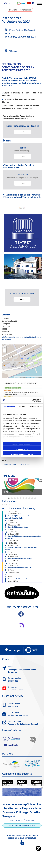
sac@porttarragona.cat (18, 715)
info (22, 132)
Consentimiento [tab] (9, 406)
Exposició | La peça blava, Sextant (20, 558)
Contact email (13, 712)
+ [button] (5, 347)
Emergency (12, 687)
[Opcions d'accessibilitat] (38, 848)
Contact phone (14, 703)
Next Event (25, 464)
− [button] (5, 350)
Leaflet (17, 377)
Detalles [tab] (22, 406)
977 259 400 (13, 681)
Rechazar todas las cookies (22, 454)
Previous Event (10, 464)
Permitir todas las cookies (22, 445)
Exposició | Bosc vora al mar (18, 527)
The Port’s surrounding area (21, 490)
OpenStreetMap (30, 377)
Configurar (20, 449)
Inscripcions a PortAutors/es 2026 (19, 567)
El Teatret (13, 51)
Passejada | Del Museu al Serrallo (19, 579)
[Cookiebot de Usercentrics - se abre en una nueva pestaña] (31, 400)
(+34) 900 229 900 (15, 690)
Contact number (14, 678)
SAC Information (14, 721)
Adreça (10, 666)
